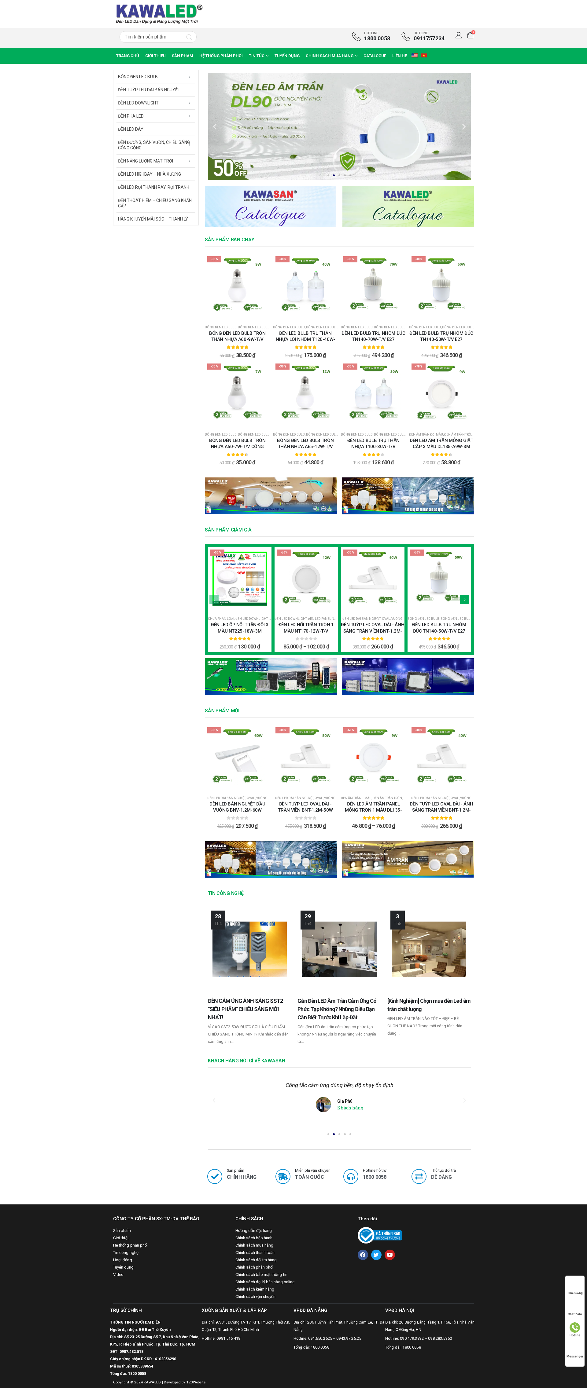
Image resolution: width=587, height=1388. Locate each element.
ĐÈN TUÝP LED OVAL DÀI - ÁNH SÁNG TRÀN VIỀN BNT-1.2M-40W (372, 631)
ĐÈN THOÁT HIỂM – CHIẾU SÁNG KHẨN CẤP (155, 203)
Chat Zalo (575, 1314)
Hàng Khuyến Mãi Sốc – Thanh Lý (153, 219)
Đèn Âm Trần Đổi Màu (426, 434)
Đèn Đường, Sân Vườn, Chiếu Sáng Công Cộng (154, 145)
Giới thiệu (155, 55)
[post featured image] (249, 949)
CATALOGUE (375, 55)
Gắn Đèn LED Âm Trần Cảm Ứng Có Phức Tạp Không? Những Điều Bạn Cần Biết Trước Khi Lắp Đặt (336, 1009)
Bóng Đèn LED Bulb (221, 327)
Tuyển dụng (287, 55)
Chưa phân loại (221, 618)
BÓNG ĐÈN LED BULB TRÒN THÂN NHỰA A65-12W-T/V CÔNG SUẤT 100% (305, 447)
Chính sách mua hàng (329, 55)
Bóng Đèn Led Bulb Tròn (258, 327)
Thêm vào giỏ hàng (445, 421)
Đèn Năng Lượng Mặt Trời (145, 161)
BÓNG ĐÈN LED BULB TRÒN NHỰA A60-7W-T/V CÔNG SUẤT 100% (237, 447)
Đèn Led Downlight (251, 618)
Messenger (575, 1356)
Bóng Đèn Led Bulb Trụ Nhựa (329, 327)
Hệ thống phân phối (221, 55)
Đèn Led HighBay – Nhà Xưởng (149, 174)
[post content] (237, 286)
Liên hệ (399, 55)
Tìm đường (575, 1293)
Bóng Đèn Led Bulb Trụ (393, 327)
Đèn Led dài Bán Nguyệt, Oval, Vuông (372, 618)
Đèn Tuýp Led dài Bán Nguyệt (149, 89)
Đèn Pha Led (131, 116)
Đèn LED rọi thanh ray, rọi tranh (153, 187)
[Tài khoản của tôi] (458, 35)
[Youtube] (390, 1255)
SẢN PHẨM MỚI (222, 711)
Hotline (575, 1335)
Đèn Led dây (130, 129)
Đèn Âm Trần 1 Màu (356, 798)
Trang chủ (127, 55)
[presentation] (214, 599)
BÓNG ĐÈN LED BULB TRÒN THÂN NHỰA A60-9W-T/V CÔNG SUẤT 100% (237, 340)
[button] (328, 175)
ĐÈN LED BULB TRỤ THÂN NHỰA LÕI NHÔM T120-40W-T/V (305, 340)
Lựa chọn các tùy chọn (241, 314)
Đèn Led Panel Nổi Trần (327, 618)
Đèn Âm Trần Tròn (459, 434)
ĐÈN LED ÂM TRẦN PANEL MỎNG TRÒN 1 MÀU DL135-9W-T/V (373, 810)
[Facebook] (363, 1255)
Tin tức (256, 55)
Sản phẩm (182, 55)
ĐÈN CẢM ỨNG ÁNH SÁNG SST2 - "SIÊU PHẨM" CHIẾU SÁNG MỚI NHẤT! (247, 1009)
